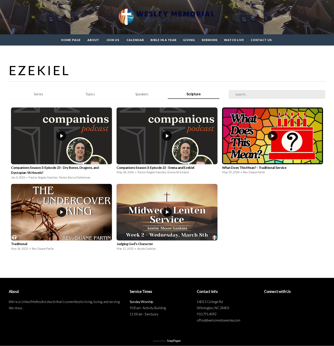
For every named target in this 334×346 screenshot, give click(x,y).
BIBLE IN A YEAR (163, 40)
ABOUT (93, 40)
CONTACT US (262, 40)
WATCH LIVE (234, 40)
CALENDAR (135, 40)
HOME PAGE (71, 40)
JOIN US (113, 40)
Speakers (141, 94)
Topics (90, 94)
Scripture (194, 94)
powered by (167, 340)
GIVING (189, 40)
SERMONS (209, 40)
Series (38, 94)
